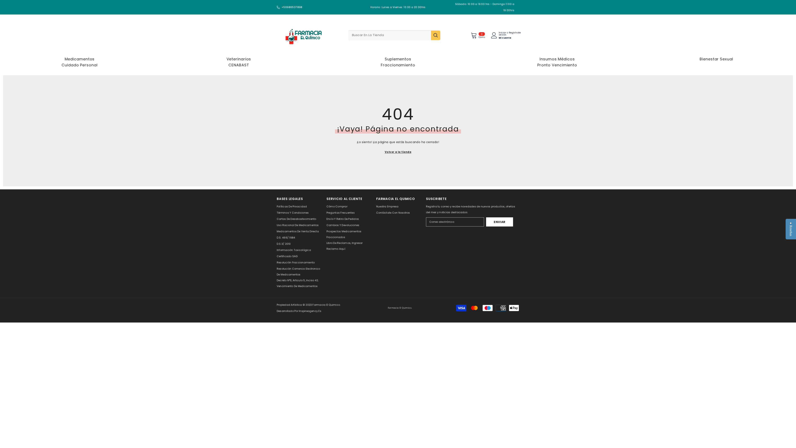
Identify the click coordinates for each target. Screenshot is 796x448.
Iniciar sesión (502, 34)
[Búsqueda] (394, 35)
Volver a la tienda (398, 152)
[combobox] (389, 35)
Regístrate (515, 33)
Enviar (499, 222)
